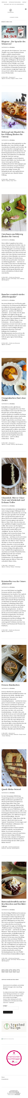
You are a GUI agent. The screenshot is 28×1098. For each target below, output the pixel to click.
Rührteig (22, 278)
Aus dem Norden (9, 631)
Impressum (4, 2)
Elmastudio (17, 1094)
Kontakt (24, 2)
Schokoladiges (17, 566)
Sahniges (12, 566)
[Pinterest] (10, 971)
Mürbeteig (8, 735)
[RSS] (14, 971)
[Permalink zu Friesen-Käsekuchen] (14, 681)
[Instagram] (6, 971)
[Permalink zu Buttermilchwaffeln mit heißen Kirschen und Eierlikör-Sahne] (14, 898)
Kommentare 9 (12, 565)
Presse (3, 1077)
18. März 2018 (4, 443)
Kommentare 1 (12, 443)
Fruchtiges (8, 444)
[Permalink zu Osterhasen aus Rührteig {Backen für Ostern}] (14, 231)
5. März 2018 (4, 846)
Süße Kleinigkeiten (5, 279)
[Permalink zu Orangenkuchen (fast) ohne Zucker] (14, 394)
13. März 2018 (4, 630)
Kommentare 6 (12, 733)
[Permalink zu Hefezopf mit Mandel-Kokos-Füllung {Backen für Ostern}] (14, 128)
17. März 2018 (4, 565)
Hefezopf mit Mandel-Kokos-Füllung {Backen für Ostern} (13, 134)
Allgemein (4, 78)
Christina (12, 47)
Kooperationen (5, 1079)
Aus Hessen (8, 78)
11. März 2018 (4, 733)
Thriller (20, 78)
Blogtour (13, 78)
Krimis (17, 78)
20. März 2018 (5, 343)
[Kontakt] (18, 971)
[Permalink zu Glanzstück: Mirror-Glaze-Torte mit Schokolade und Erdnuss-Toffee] (14, 494)
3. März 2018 (4, 958)
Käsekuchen (16, 734)
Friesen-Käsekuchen (11, 685)
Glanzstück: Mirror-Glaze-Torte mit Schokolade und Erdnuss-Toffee (13, 500)
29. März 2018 (5, 77)
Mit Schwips (13, 278)
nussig (11, 180)
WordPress (18, 1093)
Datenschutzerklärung (15, 2)
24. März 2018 (4, 277)
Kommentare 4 (12, 179)
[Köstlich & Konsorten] (8, 1039)
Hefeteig (8, 180)
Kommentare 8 (12, 77)
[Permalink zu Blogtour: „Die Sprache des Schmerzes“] (14, 38)
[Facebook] (3, 971)
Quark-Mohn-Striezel (11, 789)
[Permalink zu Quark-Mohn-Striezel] (14, 786)
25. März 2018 (5, 179)
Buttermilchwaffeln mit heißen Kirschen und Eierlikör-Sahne (14, 904)
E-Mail (5, 1006)
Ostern (15, 180)
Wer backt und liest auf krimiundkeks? (14, 4)
